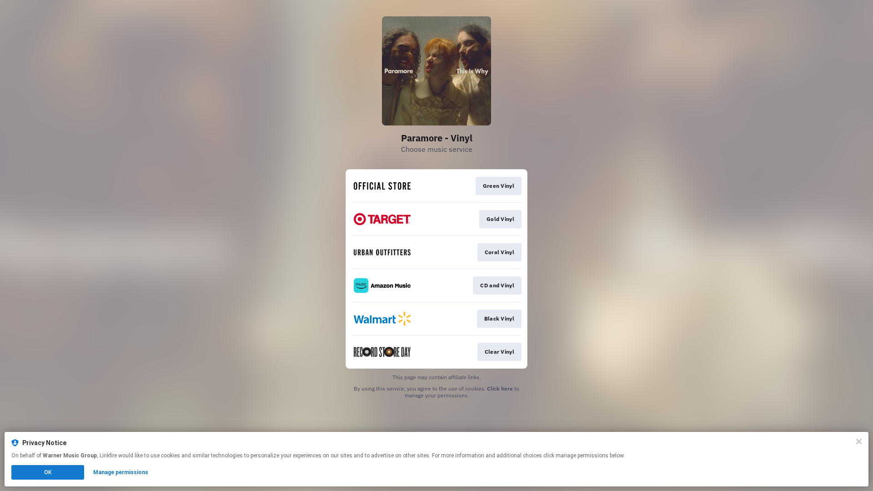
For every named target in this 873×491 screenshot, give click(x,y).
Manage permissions (120, 472)
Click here (500, 388)
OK (47, 472)
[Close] (859, 441)
